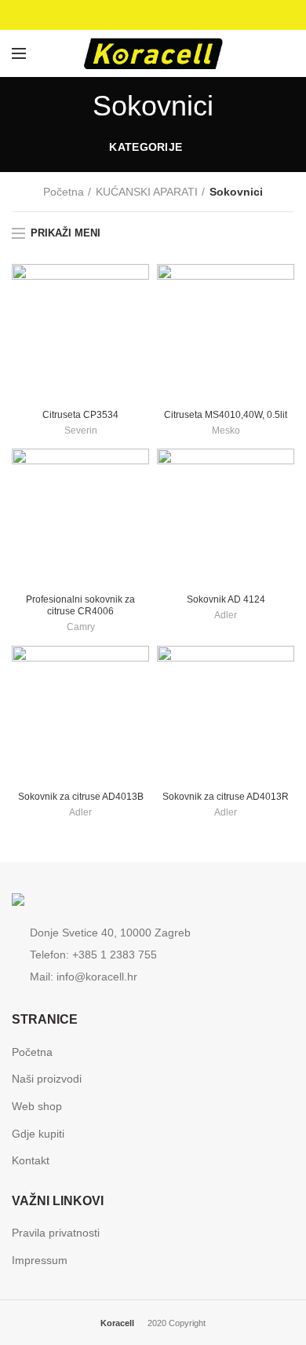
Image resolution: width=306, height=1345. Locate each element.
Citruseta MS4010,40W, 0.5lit (225, 414)
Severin (80, 430)
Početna (63, 191)
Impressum (39, 1260)
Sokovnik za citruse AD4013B (81, 796)
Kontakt (30, 1160)
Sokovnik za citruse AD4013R (225, 796)
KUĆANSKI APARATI (147, 191)
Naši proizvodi (47, 1078)
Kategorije (145, 147)
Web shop (37, 1106)
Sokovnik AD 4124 (226, 599)
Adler (225, 615)
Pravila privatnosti (56, 1232)
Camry (81, 626)
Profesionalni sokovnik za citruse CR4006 (80, 605)
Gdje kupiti (38, 1133)
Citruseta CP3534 (80, 414)
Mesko (226, 430)
